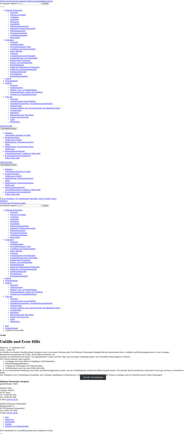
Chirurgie (14, 53)
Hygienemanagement (18, 33)
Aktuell (8, 78)
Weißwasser (19, 148)
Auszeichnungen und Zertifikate (23, 101)
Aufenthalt (14, 19)
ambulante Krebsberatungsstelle (22, 28)
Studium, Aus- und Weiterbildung (23, 90)
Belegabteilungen (17, 65)
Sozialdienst (15, 24)
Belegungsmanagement (19, 26)
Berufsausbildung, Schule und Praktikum (26, 92)
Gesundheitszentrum (8, 129)
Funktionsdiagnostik (18, 72)
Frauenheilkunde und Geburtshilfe (23, 58)
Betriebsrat (14, 113)
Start (7, 417)
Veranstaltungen (11, 81)
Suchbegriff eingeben (8, 3)
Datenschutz (10, 422)
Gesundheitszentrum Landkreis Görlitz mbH (22, 152)
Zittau (19, 143)
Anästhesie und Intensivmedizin (23, 49)
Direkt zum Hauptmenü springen (13, 1)
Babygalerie (15, 38)
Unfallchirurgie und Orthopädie (22, 56)
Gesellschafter (15, 110)
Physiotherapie (16, 74)
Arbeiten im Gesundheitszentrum (23, 94)
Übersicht (14, 12)
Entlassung (14, 22)
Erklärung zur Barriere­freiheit (17, 426)
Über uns (8, 97)
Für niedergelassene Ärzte (20, 47)
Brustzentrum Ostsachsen (20, 60)
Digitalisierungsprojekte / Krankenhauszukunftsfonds (31, 103)
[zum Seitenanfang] (1, 433)
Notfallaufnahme (17, 44)
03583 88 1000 (6, 126)
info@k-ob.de (12, 399)
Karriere (8, 83)
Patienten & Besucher (13, 10)
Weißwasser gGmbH (13, 138)
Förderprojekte (16, 106)
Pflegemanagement (17, 31)
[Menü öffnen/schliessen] (4, 6)
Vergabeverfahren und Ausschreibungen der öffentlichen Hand (35, 108)
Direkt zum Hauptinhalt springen (40, 1)
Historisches (15, 122)
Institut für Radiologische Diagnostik (24, 67)
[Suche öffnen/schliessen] (1, 6)
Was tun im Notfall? (18, 15)
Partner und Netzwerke (19, 117)
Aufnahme (14, 17)
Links (12, 119)
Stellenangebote (16, 88)
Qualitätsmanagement (18, 35)
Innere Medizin (16, 51)
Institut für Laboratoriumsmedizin (23, 69)
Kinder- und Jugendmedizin (21, 63)
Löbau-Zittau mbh (17, 157)
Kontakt (8, 424)
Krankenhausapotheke (19, 76)
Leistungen (9, 40)
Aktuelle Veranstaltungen (93, 377)
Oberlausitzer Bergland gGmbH (18, 134)
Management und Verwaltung (22, 115)
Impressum (9, 419)
